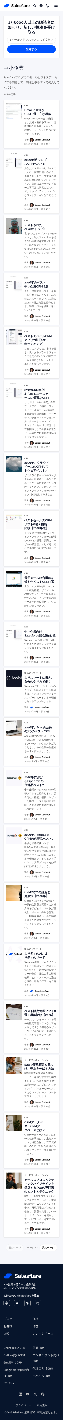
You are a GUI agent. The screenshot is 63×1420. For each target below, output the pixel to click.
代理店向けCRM (43, 1369)
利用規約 (42, 1405)
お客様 (8, 1326)
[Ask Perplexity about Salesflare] (38, 1303)
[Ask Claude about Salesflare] (27, 1303)
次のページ (48, 1247)
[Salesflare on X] (35, 1394)
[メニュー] (55, 5)
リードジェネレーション (36, 1060)
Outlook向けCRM (14, 1355)
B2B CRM (9, 1383)
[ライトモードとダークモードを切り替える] (47, 5)
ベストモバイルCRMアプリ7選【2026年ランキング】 (38, 340)
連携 (35, 1326)
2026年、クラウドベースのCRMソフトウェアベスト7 (36, 466)
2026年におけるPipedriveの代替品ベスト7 (34, 781)
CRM (26, 105)
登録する (31, 49)
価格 (35, 1319)
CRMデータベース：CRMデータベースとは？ (35, 1126)
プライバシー (23, 1405)
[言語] (41, 5)
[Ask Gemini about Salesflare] (17, 1303)
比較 (6, 1334)
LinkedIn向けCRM (14, 1348)
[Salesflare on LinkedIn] (20, 1394)
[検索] (35, 5)
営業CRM (38, 1348)
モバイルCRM (41, 1376)
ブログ (8, 1319)
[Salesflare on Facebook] (42, 1394)
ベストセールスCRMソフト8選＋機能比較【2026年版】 (38, 524)
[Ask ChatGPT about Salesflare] (7, 1303)
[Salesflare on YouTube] (27, 1394)
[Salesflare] (17, 5)
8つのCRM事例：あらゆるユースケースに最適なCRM (36, 393)
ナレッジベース (43, 1334)
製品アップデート (33, 673)
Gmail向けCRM (13, 1362)
